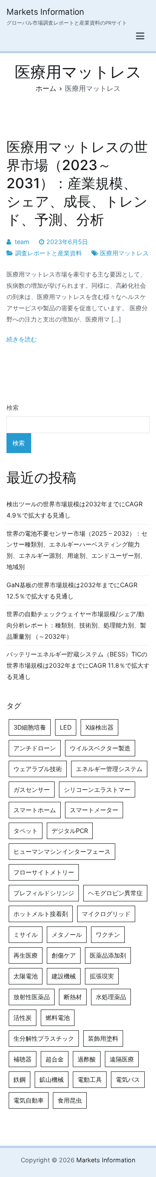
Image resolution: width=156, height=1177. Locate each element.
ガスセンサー (31, 789)
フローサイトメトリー (43, 872)
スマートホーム (34, 810)
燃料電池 (58, 1017)
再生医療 (25, 955)
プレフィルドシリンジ (43, 893)
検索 (12, 407)
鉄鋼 (19, 1079)
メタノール (67, 934)
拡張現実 (102, 976)
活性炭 (22, 1017)
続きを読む (21, 339)
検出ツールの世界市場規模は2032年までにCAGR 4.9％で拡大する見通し (74, 509)
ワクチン (108, 934)
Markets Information (45, 12)
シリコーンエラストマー (97, 789)
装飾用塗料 (103, 1038)
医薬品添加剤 (108, 955)
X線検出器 (99, 727)
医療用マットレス (124, 253)
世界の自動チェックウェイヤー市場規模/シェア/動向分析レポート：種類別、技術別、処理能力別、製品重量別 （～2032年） (76, 625)
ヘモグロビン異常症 (115, 893)
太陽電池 (25, 976)
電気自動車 (28, 1100)
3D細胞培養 (29, 727)
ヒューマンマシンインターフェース (61, 851)
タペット (25, 830)
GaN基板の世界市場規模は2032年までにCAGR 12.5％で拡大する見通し (71, 590)
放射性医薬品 (31, 996)
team (22, 241)
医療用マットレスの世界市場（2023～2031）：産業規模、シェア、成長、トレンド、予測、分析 (77, 183)
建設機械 (64, 976)
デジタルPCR (70, 830)
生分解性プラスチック (43, 1038)
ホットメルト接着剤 (40, 913)
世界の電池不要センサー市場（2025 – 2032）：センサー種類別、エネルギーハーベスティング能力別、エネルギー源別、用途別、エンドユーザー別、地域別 (76, 550)
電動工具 (90, 1079)
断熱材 (73, 996)
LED (66, 727)
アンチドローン (34, 748)
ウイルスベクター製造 (100, 748)
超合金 (55, 1059)
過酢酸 (87, 1059)
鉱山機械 (51, 1079)
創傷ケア (64, 955)
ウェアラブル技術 (37, 768)
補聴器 (22, 1059)
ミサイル (25, 934)
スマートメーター (94, 810)
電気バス (128, 1079)
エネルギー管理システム (109, 768)
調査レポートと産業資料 (48, 253)
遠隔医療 (122, 1059)
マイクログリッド (106, 913)
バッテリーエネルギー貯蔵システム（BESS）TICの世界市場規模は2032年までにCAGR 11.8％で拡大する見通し (78, 665)
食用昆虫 (70, 1100)
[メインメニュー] (140, 36)
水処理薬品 (111, 996)
